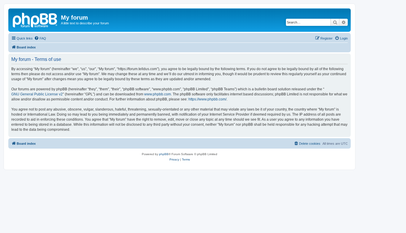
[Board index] (35, 19)
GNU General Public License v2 (37, 94)
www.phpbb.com (157, 94)
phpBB (164, 154)
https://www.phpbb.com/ (207, 99)
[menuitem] (40, 38)
